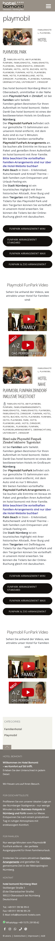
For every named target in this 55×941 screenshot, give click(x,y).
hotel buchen (30, 69)
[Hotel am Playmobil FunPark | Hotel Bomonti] (13, 9)
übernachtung (11, 82)
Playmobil (45, 33)
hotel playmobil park (16, 420)
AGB (43, 935)
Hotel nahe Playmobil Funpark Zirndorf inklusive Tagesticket (25, 387)
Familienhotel (13, 729)
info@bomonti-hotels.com (25, 914)
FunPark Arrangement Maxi (27, 253)
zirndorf (42, 82)
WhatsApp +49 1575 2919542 (22, 922)
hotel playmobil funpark (36, 416)
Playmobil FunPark (20, 123)
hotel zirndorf (31, 423)
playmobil (21, 78)
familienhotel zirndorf (30, 66)
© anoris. (7, 935)
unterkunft (29, 82)
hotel (17, 69)
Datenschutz (20, 935)
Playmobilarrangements (17, 429)
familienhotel (22, 62)
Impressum (33, 935)
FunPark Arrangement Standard (22, 241)
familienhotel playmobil (36, 410)
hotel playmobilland (22, 75)
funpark (8, 69)
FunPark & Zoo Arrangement (27, 264)
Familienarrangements (27, 407)
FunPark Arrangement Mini (27, 228)
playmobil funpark (39, 78)
